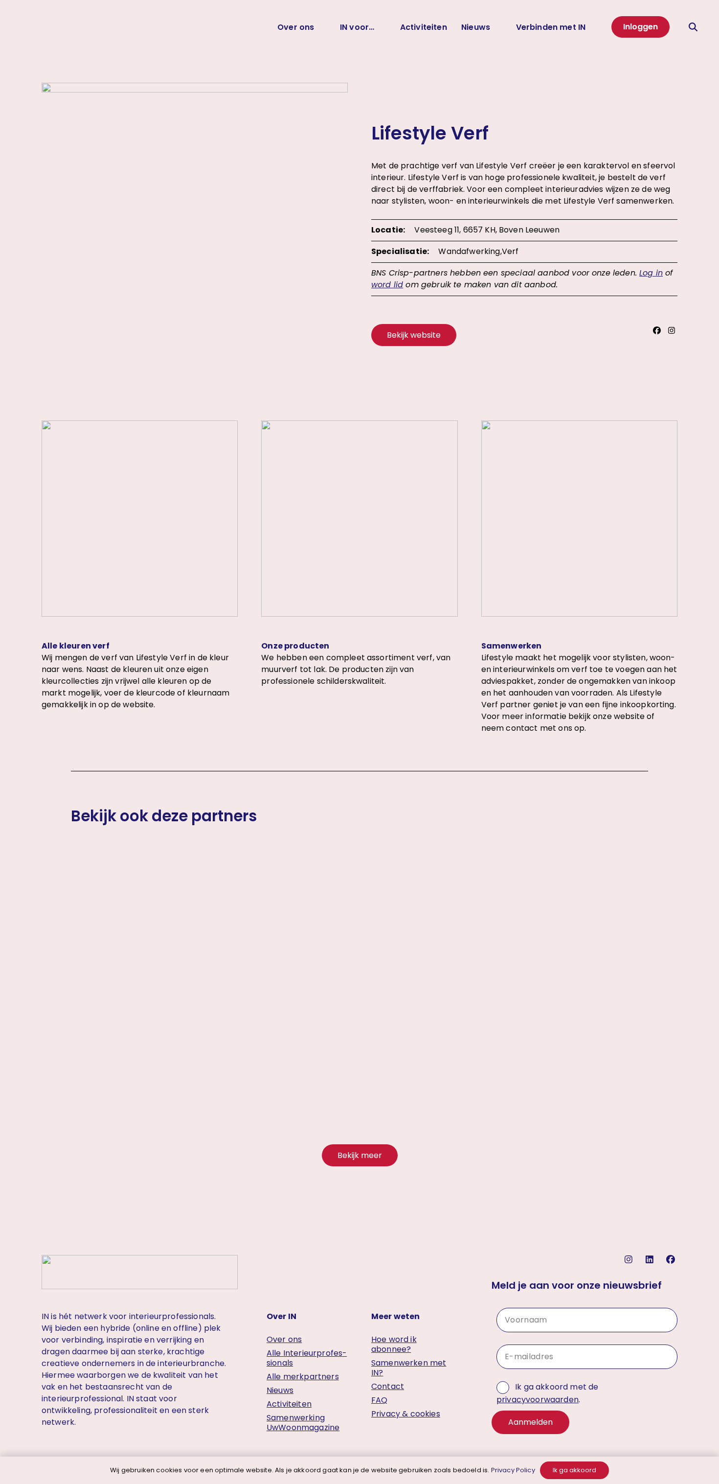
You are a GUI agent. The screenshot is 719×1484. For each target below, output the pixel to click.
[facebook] (671, 1259)
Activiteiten (289, 1404)
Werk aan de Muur (162, 1048)
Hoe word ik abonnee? (394, 1344)
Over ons (284, 1339)
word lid (387, 284)
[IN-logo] (32, 27)
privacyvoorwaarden (537, 1399)
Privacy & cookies (405, 1413)
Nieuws (280, 1390)
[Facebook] (658, 330)
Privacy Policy (513, 1470)
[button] (694, 27)
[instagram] (630, 1259)
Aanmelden (530, 1422)
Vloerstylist (557, 1048)
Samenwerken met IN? (408, 1367)
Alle (307, 1357)
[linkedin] (651, 1259)
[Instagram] (672, 330)
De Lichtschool (359, 1048)
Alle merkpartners (303, 1376)
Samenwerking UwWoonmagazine (303, 1422)
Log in (651, 272)
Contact (387, 1386)
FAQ (379, 1400)
